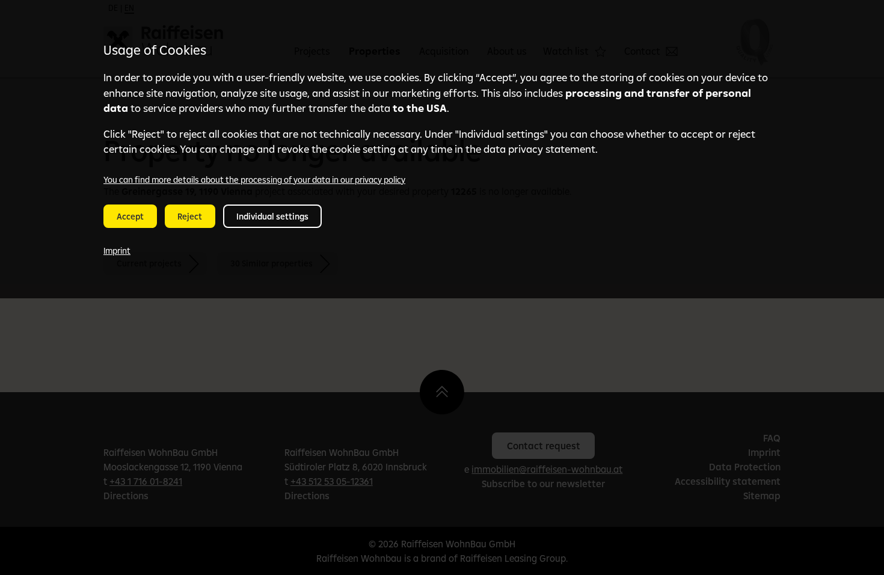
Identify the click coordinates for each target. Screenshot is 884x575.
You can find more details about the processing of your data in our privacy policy (254, 179)
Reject (189, 216)
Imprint (116, 250)
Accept (130, 216)
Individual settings (272, 216)
